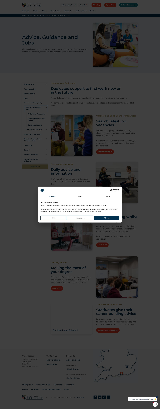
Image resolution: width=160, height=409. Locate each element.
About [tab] (108, 196)
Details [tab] (80, 196)
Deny (53, 218)
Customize (78, 218)
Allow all (106, 218)
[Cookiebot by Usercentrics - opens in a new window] (111, 190)
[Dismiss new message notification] (157, 397)
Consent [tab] (52, 196)
